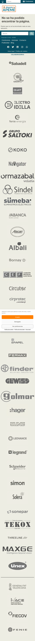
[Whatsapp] (27, 47)
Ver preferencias (17, 326)
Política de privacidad (19, 329)
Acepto (17, 317)
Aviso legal (28, 329)
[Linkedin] (17, 47)
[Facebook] (8, 47)
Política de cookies (9, 329)
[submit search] (31, 33)
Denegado (17, 322)
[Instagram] (22, 47)
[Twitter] (13, 47)
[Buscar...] (14, 33)
